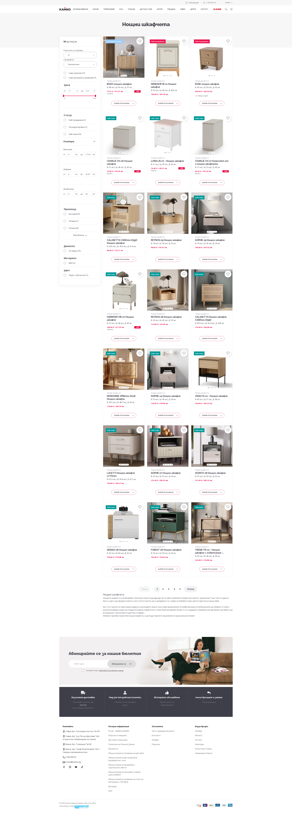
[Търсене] (226, 9)
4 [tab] (169, 75)
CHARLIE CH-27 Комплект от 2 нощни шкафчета (211, 162)
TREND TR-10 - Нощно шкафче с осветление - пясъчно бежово (209, 551)
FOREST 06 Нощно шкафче (166, 549)
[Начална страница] (65, 9)
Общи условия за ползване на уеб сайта (126, 753)
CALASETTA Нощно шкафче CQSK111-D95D (211, 318)
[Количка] (231, 9)
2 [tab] (123, 75)
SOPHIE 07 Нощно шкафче (166, 473)
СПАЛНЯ (131, 9)
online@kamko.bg (73, 762)
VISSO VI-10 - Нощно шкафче (211, 396)
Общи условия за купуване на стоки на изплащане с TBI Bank (125, 780)
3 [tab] (125, 75)
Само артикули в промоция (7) (82, 77)
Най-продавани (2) (77, 120)
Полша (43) (73, 228)
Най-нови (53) (75, 134)
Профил (155, 740)
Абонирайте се (119, 664)
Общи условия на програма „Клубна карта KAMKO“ (124, 773)
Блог (110, 791)
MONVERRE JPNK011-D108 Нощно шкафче (121, 397)
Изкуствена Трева (203, 749)
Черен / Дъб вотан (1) (78, 275)
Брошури (112, 786)
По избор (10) (75, 251)
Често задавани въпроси (163, 731)
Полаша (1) (73, 221)
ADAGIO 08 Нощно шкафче (122, 549)
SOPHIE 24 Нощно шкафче (166, 396)
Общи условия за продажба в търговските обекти (121, 766)
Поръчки (156, 744)
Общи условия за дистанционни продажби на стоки (122, 759)
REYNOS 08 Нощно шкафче (166, 317)
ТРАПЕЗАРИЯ (109, 9)
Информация (194, 2)
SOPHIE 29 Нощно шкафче (210, 240)
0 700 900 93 (211, 2)
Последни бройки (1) (78, 127)
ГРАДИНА (171, 9)
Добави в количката (121, 103)
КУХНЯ (96, 9)
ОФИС (182, 9)
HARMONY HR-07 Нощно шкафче (120, 318)
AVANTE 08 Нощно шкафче (210, 473)
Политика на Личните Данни (121, 744)
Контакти (156, 735)
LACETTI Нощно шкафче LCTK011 (121, 474)
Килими (198, 731)
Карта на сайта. (90, 803)
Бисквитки (113, 749)
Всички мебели (80, 9)
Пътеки (198, 740)
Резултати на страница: (73, 50)
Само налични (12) (77, 73)
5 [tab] (171, 75)
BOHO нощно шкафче (119, 84)
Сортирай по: (68, 59)
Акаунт (228, 2)
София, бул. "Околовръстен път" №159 (82, 731)
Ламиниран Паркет (204, 753)
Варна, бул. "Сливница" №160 (78, 744)
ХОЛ (121, 9)
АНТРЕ (160, 9)
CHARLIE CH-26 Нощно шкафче (120, 162)
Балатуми (199, 744)
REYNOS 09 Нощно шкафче (166, 240)
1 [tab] (209, 75)
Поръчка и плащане (117, 735)
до (82, 91)
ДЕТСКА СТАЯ (146, 9)
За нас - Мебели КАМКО (118, 731)
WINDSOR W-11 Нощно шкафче (163, 85)
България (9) (74, 214)
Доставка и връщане (117, 740)
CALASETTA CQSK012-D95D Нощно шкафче (122, 241)
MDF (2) (72, 263)
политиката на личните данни (111, 670)
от (65, 91)
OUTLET (204, 9)
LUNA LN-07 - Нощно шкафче (167, 161)
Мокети (198, 735)
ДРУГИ (193, 9)
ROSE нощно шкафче (207, 84)
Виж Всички (78, 235)
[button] (139, 41)
